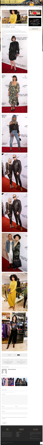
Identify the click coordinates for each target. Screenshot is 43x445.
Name (3, 406)
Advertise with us (26, 6)
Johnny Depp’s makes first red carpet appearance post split (21, 382)
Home (5, 4)
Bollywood (23, 4)
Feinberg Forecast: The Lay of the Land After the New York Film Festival (21, 362)
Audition (30, 6)
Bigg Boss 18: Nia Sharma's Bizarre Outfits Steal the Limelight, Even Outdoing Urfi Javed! (18, 6)
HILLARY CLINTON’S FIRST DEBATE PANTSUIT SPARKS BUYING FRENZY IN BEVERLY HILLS (8, 362)
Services (34, 6)
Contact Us (17, 436)
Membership (37, 6)
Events (8, 4)
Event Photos (13, 4)
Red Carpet (31, 4)
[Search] (41, 5)
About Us (40, 6)
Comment (3, 394)
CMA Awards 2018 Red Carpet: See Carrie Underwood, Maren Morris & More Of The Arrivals (8, 382)
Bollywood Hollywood (5, 28)
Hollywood (18, 4)
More (35, 4)
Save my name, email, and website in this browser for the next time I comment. (14, 418)
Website (3, 411)
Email (16, 406)
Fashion (27, 4)
